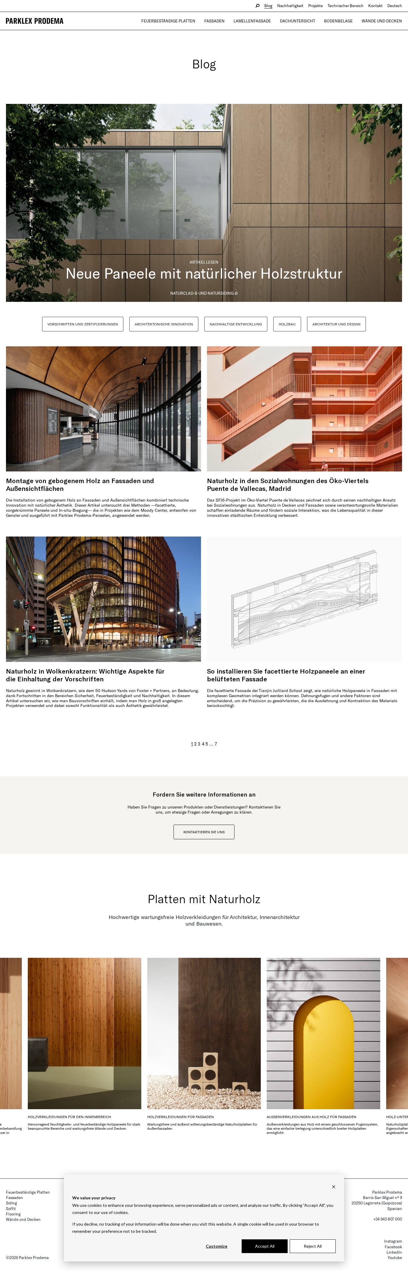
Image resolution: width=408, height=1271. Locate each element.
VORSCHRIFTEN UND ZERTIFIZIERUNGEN (82, 324)
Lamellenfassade (252, 21)
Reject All (313, 1246)
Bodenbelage (338, 21)
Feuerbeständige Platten (168, 21)
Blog (268, 5)
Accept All (264, 1246)
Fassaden (214, 21)
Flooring (13, 1214)
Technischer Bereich (345, 5)
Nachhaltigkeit (290, 5)
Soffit (11, 1208)
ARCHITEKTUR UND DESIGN (336, 324)
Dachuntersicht (297, 21)
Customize (216, 1246)
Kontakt (375, 5)
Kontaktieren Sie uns (204, 832)
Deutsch (394, 5)
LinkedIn (394, 1252)
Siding (11, 1203)
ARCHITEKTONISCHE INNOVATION (164, 324)
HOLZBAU (287, 324)
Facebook (393, 1246)
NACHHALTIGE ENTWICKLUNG (236, 324)
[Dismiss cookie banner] (334, 1186)
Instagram (393, 1241)
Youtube (395, 1257)
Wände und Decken (382, 21)
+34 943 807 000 (387, 1219)
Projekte (315, 5)
